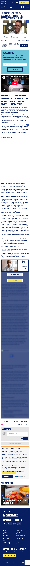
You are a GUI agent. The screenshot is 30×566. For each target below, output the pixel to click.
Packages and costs (8, 544)
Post (25, 438)
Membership (6, 535)
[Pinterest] (13, 515)
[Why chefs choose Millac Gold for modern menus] (15, 495)
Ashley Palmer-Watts (6, 189)
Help (17, 540)
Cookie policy (9, 560)
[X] (10, 515)
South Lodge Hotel (21, 109)
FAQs (17, 542)
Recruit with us (6, 542)
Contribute (15, 280)
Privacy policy (20, 560)
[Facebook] (4, 515)
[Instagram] (7, 515)
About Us (5, 532)
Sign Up (5, 534)
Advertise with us (20, 535)
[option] (15, 495)
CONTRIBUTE (23, 2)
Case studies (19, 534)
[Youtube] (16, 515)
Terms (14, 560)
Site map (18, 544)
